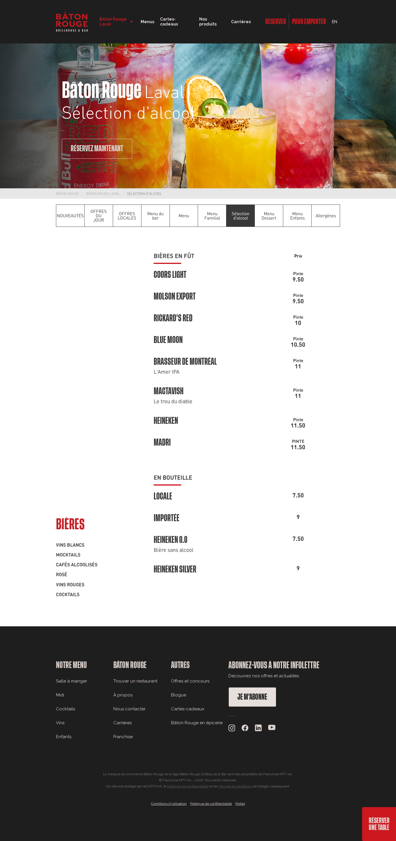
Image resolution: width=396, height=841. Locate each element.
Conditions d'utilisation (169, 804)
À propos (122, 695)
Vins (60, 722)
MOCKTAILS (68, 554)
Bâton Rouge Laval (103, 193)
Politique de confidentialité (188, 786)
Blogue (178, 695)
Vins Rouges (70, 584)
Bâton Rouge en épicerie (197, 722)
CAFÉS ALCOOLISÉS (76, 564)
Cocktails (67, 594)
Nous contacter (129, 709)
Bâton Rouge (67, 193)
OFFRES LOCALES (127, 216)
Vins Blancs (70, 544)
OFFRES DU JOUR (98, 215)
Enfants (63, 736)
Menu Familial (212, 216)
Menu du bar (155, 216)
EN (334, 21)
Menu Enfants (297, 216)
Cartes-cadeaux (187, 709)
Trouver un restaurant (135, 681)
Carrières (241, 21)
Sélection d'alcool (144, 193)
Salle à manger (71, 681)
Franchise (123, 736)
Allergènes (326, 215)
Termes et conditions (235, 786)
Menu (184, 215)
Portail (240, 804)
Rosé (61, 574)
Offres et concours (190, 681)
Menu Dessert (268, 216)
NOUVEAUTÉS (70, 215)
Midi (60, 695)
